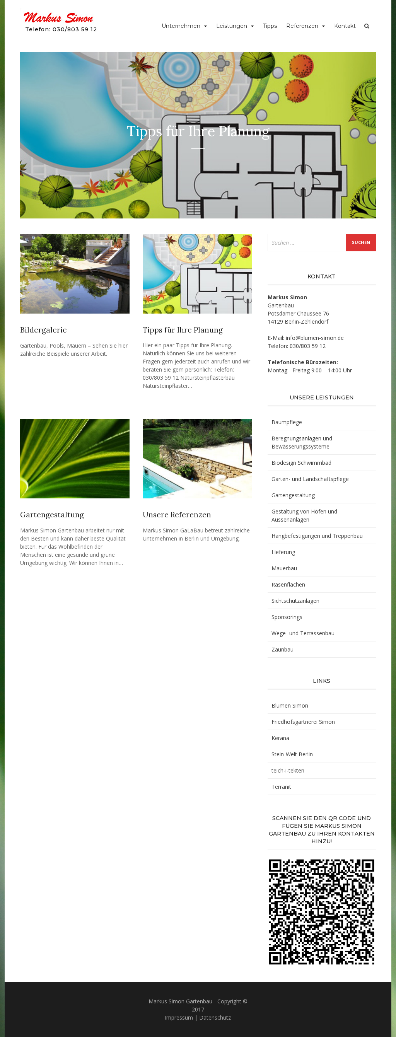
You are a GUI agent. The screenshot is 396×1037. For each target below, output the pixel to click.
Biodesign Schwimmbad (301, 462)
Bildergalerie (43, 329)
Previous (33, 135)
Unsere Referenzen (177, 514)
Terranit (281, 786)
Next (363, 135)
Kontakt (345, 25)
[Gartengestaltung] (75, 462)
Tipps (270, 25)
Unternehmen (181, 25)
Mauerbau (284, 568)
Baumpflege (286, 422)
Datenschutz (215, 1017)
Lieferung (283, 552)
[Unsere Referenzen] (197, 462)
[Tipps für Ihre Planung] (197, 277)
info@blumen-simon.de (315, 337)
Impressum (179, 1017)
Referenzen (302, 25)
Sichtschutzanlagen (295, 600)
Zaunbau (282, 649)
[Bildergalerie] (75, 277)
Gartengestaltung (52, 514)
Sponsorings (286, 617)
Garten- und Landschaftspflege (310, 479)
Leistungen (231, 25)
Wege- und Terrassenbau (303, 633)
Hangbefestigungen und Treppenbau (317, 535)
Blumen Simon (289, 705)
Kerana (280, 738)
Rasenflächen (288, 584)
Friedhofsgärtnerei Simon (303, 721)
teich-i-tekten (287, 770)
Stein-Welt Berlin (292, 754)
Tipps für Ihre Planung (183, 329)
